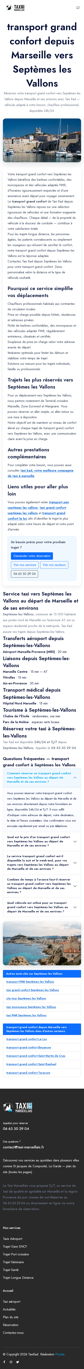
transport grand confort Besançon (28, 1047)
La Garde (55, 1166)
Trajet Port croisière (16, 1254)
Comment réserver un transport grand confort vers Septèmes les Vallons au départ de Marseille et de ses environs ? (39, 777)
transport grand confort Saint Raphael (31, 1064)
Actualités (9, 1309)
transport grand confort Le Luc (26, 1039)
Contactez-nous (13, 1332)
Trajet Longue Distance (18, 1277)
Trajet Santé (11, 1270)
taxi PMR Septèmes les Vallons (26, 1015)
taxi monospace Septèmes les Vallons (31, 1007)
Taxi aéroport (11, 1301)
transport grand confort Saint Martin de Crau (35, 1056)
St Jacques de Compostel (30, 1166)
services (29, 1160)
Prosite (59, 1354)
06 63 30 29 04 (24, 574)
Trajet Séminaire (13, 1262)
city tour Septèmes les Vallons (26, 998)
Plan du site (10, 1317)
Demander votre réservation (31, 556)
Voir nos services (24, 565)
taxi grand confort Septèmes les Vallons (32, 990)
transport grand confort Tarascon (28, 1073)
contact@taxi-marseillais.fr (23, 1147)
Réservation (10, 1325)
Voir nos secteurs (54, 565)
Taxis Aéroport (12, 1239)
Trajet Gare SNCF (15, 1246)
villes (76, 1160)
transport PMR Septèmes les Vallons (30, 982)
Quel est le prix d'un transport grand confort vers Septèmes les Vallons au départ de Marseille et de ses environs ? (38, 841)
